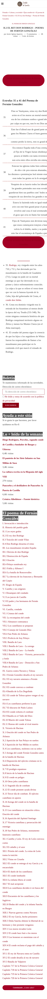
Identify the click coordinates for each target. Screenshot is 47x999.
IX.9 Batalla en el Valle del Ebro (17, 716)
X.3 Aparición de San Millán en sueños (20, 744)
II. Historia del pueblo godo (15, 527)
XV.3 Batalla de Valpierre (14, 961)
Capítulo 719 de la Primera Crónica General (23, 974)
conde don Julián (13, 300)
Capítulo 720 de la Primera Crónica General (23, 978)
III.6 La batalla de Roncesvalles (17, 572)
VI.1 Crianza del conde (13, 613)
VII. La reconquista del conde (16, 617)
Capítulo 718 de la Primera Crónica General (23, 970)
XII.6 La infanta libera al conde (17, 880)
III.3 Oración (8, 560)
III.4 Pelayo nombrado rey (15, 564)
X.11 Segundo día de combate (16, 785)
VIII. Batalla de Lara (12, 642)
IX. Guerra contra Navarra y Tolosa (19, 671)
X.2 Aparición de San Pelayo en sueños (20, 740)
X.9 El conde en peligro (13, 777)
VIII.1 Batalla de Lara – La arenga (18, 646)
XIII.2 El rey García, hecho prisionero (20, 916)
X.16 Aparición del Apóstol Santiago (19, 818)
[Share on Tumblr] (43, 44)
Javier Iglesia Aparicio (15, 34)
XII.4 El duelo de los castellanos (17, 871)
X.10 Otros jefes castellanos (15, 781)
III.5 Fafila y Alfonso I (13, 568)
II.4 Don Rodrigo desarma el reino (18, 544)
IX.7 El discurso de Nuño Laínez (18, 707)
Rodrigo (13, 265)
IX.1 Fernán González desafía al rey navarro (23, 675)
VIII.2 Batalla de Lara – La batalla (18, 650)
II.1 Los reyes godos (12, 531)
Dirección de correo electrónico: (17, 386)
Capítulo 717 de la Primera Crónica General (23, 966)
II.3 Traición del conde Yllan (16, 539)
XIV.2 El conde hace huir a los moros (20, 933)
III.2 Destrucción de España (15, 556)
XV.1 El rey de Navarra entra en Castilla (21, 953)
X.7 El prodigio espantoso (14, 769)
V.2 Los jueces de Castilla (14, 597)
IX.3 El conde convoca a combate (18, 687)
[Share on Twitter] (31, 44)
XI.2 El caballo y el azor (14, 847)
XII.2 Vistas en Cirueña (13, 859)
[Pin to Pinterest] (35, 44)
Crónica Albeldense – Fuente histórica (21, 499)
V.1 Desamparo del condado (15, 593)
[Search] (44, 3)
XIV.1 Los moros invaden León (17, 929)
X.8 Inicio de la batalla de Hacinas (18, 773)
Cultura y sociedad (15, 12)
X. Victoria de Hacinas (13, 728)
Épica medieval (29, 12)
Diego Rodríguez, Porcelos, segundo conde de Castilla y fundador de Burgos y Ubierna (23, 444)
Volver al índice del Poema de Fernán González (23, 80)
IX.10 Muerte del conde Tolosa (17, 720)
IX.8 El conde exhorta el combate (18, 712)
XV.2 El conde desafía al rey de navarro (21, 957)
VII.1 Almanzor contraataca (15, 621)
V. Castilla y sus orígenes (14, 589)
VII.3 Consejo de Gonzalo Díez (17, 630)
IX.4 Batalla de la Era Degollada (17, 691)
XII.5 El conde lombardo (14, 875)
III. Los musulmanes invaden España (19, 548)
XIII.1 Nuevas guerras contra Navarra (20, 912)
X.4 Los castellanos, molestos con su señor (22, 748)
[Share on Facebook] (26, 44)
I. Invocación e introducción (15, 523)
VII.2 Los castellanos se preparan (18, 625)
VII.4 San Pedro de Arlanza (15, 634)
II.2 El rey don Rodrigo (13, 535)
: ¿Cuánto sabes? (23, 988)
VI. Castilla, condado (12, 609)
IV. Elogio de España (12, 585)
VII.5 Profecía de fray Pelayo (16, 638)
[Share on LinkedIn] (39, 44)
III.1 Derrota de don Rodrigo (16, 552)
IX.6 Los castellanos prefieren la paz (19, 703)
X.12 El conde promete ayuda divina (19, 789)
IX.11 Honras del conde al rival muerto (20, 724)
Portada (5, 12)
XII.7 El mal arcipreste (13, 884)
